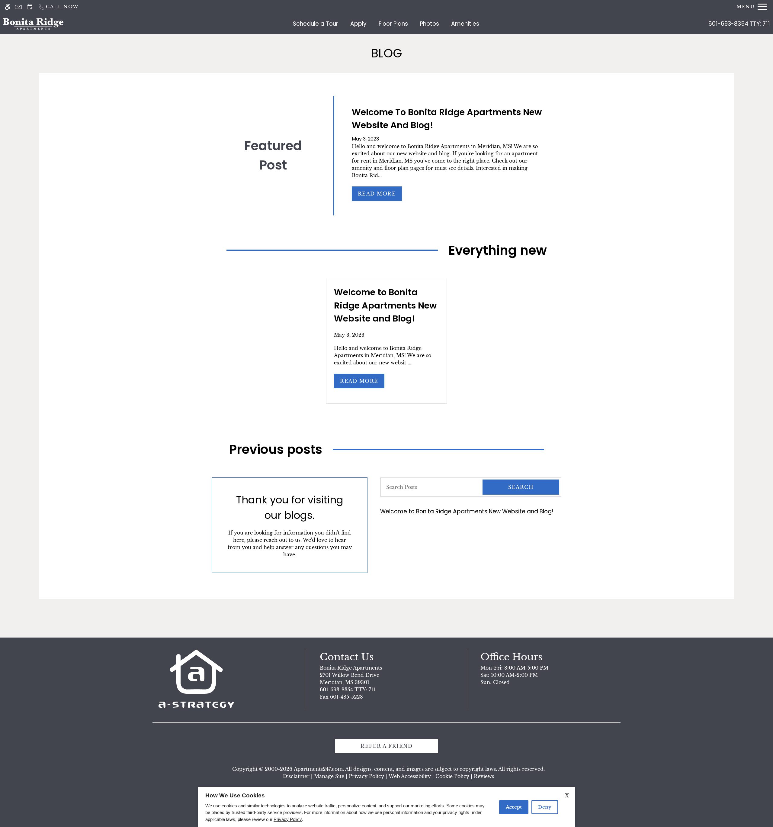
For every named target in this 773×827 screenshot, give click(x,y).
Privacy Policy (366, 776)
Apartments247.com (318, 769)
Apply (358, 24)
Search (521, 487)
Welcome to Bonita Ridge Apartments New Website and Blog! (466, 511)
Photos (429, 24)
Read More (377, 194)
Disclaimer (296, 776)
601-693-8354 (739, 24)
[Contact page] (18, 7)
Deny (544, 807)
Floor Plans (393, 24)
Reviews (484, 776)
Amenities (465, 24)
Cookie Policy (452, 776)
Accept (514, 807)
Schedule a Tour (315, 24)
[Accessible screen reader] (7, 7)
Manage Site (329, 776)
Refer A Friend (386, 746)
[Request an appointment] (30, 7)
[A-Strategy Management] (196, 679)
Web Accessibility (410, 776)
